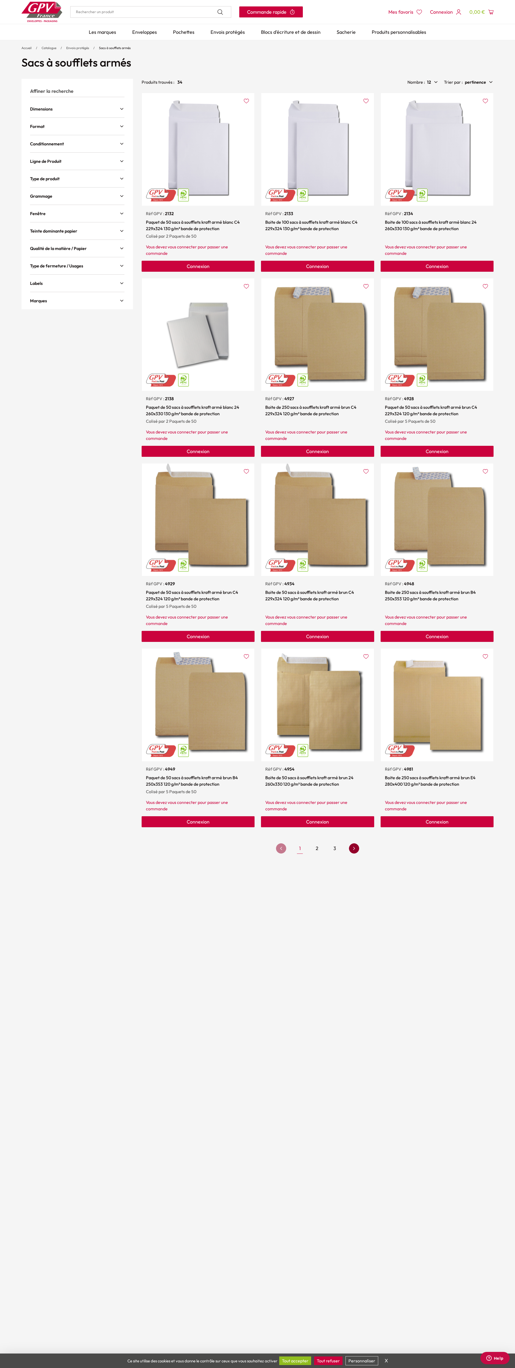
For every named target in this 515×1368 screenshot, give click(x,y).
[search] (151, 11)
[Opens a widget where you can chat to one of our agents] (495, 1358)
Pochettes (183, 32)
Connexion (198, 266)
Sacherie (346, 32)
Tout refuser (328, 1360)
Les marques (102, 32)
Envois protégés (228, 32)
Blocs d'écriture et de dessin (291, 32)
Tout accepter (295, 1360)
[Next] (354, 848)
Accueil (26, 48)
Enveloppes (144, 32)
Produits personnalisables (399, 32)
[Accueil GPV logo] (41, 12)
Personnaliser (361, 1360)
